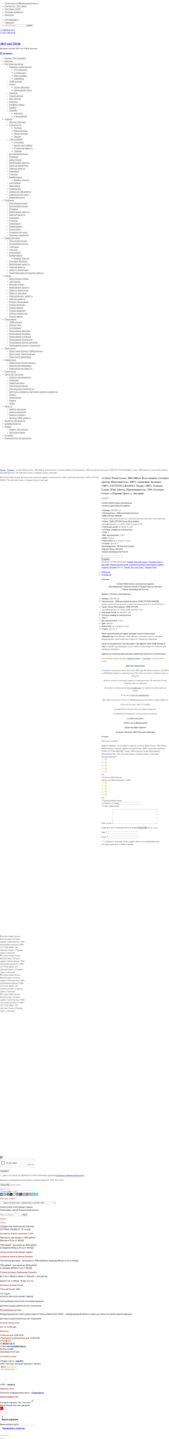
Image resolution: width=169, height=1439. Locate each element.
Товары (10, 470)
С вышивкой (20, 116)
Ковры (12, 400)
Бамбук (13, 107)
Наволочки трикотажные (22, 362)
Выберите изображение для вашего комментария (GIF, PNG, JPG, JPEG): (32, 1180)
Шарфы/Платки (13, 423)
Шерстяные (15, 159)
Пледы (8, 275)
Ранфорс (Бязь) (17, 104)
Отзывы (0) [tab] (106, 574)
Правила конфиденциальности (70, 1175)
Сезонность (15, 124)
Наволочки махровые (20, 365)
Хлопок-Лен (15, 325)
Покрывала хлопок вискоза (23, 342)
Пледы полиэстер (18, 313)
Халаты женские (17, 409)
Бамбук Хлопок (21, 180)
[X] (11, 1194)
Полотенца (10, 371)
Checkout (9, 22)
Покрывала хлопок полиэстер (24, 345)
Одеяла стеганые (109, 567)
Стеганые (19, 142)
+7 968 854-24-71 (7, 1343)
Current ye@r (6, 1191)
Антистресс (15, 229)
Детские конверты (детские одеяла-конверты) (33, 391)
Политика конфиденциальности (21, 3)
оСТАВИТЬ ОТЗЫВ (109, 803)
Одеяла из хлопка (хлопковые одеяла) (146, 564)
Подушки (9, 200)
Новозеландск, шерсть (21, 296)
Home (2, 470)
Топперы (14, 246)
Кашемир (14, 171)
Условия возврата (14, 12)
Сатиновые (15, 327)
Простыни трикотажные (22, 354)
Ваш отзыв (107, 823)
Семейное (19, 78)
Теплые (18, 127)
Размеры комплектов (20, 66)
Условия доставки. (135, 718)
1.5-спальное (20, 69)
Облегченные (21, 133)
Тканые (18, 151)
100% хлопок (15, 81)
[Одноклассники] (4, 1194)
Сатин (12, 84)
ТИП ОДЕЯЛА (16, 139)
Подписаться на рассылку (18, 438)
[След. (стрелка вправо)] (3, 1438)
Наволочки (10, 359)
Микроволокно (17, 197)
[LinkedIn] (17, 1194)
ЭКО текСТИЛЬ (10, 43)
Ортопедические (18, 203)
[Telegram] (36, 1194)
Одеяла (8, 119)
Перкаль (13, 101)
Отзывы (9, 435)
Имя (104, 832)
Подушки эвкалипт (19, 235)
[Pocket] (24, 1194)
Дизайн (13, 110)
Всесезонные (20, 130)
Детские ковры (17, 432)
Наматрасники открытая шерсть (26, 272)
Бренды (9, 61)
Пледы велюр (16, 307)
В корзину (105, 559)
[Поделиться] (3, 1435)
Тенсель (13, 93)
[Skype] (33, 1194)
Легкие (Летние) (17, 122)
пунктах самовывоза (139, 695)
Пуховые (13, 156)
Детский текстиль (14, 374)
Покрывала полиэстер (21, 339)
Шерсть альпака (17, 293)
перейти (19, 1361)
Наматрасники (12, 238)
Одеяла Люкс (151, 567)
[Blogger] (14, 1194)
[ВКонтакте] (1, 1194)
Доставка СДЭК (12, 9)
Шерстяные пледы (19, 278)
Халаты (8, 406)
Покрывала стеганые (20, 336)
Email (104, 837)
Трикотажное (16, 95)
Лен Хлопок (15, 98)
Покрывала (10, 319)
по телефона (133, 688)
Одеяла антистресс (19, 194)
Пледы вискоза (17, 304)
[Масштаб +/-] (8, 1435)
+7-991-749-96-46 (7, 32)
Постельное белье (14, 64)
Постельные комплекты (21, 388)
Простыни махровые (20, 356)
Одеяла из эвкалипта (20, 191)
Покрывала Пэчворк (19, 333)
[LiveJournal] (20, 1194)
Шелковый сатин (23, 90)
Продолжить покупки (13, 1428)
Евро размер (20, 75)
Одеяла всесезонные (119, 564)
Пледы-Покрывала (18, 301)
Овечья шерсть (17, 168)
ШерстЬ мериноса (18, 165)
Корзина (9, 14)
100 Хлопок (15, 281)
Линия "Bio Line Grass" (134, 567)
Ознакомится (38, 1392)
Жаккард (18, 113)
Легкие (17, 136)
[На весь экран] (5, 1435)
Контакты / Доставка (16, 6)
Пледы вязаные (17, 310)
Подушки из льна (18, 232)
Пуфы (12, 403)
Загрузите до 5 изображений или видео (119, 827)
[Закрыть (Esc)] (1, 1435)
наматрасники (133, 658)
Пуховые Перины (18, 261)
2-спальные (20, 72)
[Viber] (27, 1194)
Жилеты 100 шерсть (15, 420)
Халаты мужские (17, 412)
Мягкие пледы (16, 284)
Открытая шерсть (23, 148)
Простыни (10, 348)
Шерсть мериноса (18, 269)
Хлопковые (15, 182)
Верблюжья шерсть (19, 162)
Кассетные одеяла (23, 145)
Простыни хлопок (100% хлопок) (26, 351)
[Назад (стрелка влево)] (1, 1438)
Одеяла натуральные (20, 377)
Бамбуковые (15, 177)
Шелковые (14, 185)
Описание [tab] (105, 572)
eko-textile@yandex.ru (16, 1346)
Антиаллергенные (18, 153)
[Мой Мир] (7, 1194)
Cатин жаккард (21, 87)
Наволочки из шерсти (20, 368)
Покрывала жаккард (19, 330)
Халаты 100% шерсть (20, 417)
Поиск (25, 1215)
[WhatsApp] (30, 1194)
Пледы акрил (16, 316)
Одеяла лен (15, 188)
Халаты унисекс (17, 414)
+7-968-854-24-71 (7, 30)
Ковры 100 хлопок (18, 429)
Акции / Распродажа (15, 58)
